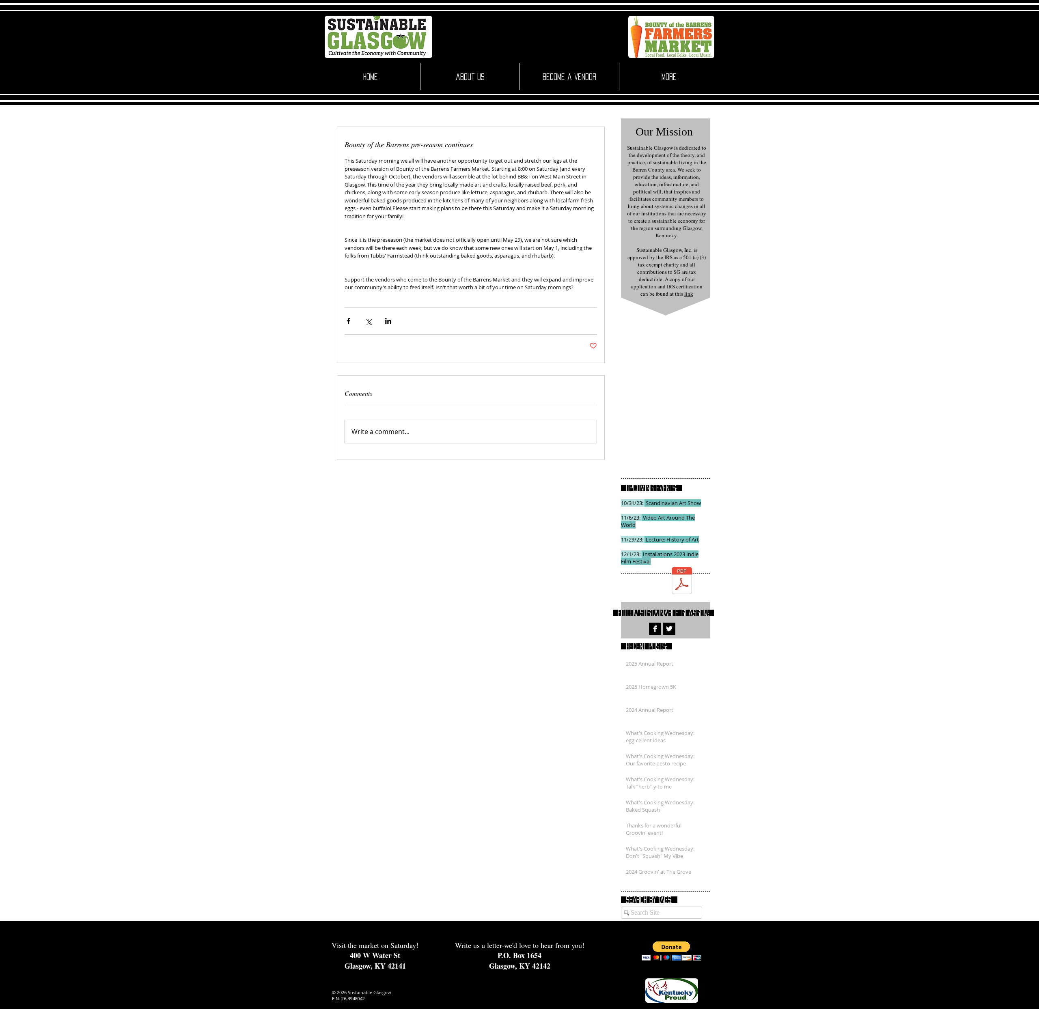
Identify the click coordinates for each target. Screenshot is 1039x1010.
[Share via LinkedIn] (388, 321)
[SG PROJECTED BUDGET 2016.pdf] (682, 581)
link (688, 293)
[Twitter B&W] (669, 629)
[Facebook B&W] (655, 629)
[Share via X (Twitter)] (368, 321)
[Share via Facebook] (348, 321)
